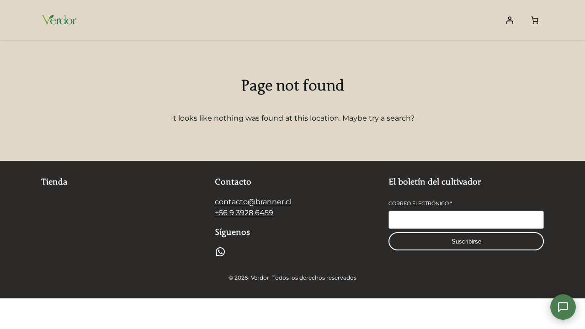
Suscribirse (466, 241)
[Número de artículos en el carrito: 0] (535, 20)
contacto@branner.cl (253, 201)
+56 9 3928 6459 (244, 212)
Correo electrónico (420, 203)
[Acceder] (509, 20)
